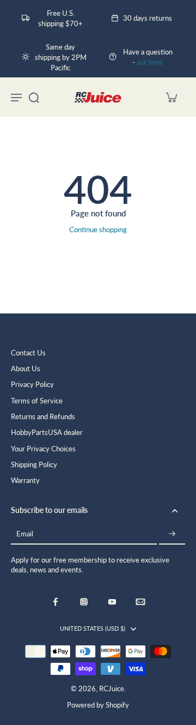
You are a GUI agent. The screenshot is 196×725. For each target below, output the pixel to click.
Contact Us (28, 353)
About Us (25, 369)
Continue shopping (98, 230)
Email (24, 534)
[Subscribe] (172, 534)
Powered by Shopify (98, 705)
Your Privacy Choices (43, 449)
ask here (150, 62)
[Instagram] (84, 602)
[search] (34, 97)
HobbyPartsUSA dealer (47, 432)
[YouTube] (112, 602)
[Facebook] (56, 602)
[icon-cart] (171, 97)
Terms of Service (37, 401)
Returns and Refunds (43, 417)
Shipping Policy (34, 465)
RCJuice (111, 689)
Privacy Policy (32, 384)
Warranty (25, 480)
